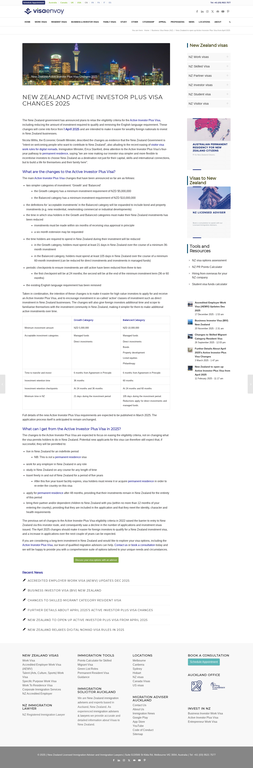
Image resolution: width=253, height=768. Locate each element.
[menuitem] (34, 2)
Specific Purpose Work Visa (39, 681)
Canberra (138, 664)
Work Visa (28, 660)
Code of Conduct (143, 730)
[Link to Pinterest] (228, 11)
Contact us (121, 545)
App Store (139, 721)
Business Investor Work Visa (205, 713)
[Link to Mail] (217, 11)
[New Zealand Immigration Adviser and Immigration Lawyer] (49, 11)
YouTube (138, 725)
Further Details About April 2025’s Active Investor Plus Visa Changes (90, 610)
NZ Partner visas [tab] (200, 75)
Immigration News (144, 713)
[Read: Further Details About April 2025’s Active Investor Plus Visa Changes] (190, 350)
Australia (53, 3)
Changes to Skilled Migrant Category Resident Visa (74, 600)
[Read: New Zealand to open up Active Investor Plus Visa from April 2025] (190, 368)
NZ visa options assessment (209, 260)
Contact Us (139, 705)
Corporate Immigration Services (41, 689)
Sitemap (138, 734)
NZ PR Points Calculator (207, 266)
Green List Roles (88, 668)
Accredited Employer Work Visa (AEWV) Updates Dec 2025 (79, 580)
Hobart (137, 672)
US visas (138, 685)
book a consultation (143, 545)
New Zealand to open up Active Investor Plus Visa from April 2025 (88, 620)
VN (92, 3)
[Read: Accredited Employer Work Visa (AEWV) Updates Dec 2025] (190, 304)
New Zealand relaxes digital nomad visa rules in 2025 (76, 629)
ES (110, 3)
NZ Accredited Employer (37, 693)
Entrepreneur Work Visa (202, 721)
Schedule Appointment (33, 3)
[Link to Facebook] (197, 11)
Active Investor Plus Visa (145, 120)
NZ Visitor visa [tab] (199, 103)
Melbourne (139, 660)
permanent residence (55, 153)
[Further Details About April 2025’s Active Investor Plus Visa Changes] (250, 384)
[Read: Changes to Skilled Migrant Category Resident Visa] (190, 336)
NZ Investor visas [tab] (201, 85)
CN (86, 3)
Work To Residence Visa (37, 685)
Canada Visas (141, 681)
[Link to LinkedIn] (202, 11)
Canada (63, 3)
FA (98, 3)
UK (72, 3)
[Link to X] (212, 11)
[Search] (229, 22)
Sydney (137, 668)
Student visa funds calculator (209, 284)
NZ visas (138, 677)
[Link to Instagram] (207, 11)
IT (104, 3)
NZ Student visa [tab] (200, 94)
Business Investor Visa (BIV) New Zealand (64, 590)
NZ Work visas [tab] (199, 57)
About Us (138, 709)
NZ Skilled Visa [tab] (199, 66)
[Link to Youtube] (222, 11)
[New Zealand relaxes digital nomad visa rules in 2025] (2, 384)
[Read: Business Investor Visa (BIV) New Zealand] (190, 322)
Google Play (140, 717)
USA (79, 3)
